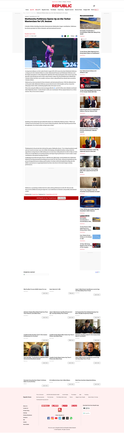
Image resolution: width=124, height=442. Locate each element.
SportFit (27, 36)
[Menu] (93, 6)
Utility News (82, 134)
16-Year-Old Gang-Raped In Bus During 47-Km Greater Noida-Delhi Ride (90, 91)
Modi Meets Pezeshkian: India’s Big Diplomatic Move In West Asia (89, 150)
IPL (55, 88)
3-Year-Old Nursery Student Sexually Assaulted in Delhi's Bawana (89, 210)
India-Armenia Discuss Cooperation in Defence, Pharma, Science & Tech (90, 110)
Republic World (54, 1)
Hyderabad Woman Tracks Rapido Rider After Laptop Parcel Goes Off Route (89, 170)
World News (82, 55)
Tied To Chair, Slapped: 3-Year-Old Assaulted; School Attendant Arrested (89, 190)
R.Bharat (60, 1)
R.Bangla (64, 1)
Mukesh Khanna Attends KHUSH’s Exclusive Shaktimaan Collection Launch (89, 130)
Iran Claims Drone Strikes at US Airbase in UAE (88, 71)
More (96, 9)
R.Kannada (69, 1)
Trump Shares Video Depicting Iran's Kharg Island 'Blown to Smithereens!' (89, 52)
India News (82, 36)
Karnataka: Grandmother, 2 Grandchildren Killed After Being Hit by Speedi (90, 32)
